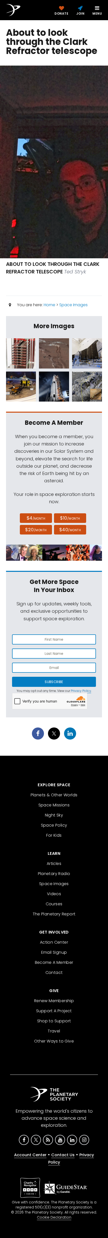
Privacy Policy (81, 691)
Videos (54, 894)
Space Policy (54, 825)
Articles (54, 863)
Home (49, 305)
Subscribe (54, 681)
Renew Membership (54, 1001)
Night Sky (54, 815)
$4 (36, 518)
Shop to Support (54, 1021)
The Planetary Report (54, 914)
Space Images (73, 305)
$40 (70, 529)
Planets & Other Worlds (54, 795)
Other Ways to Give (54, 1041)
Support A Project (54, 1011)
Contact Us (63, 1155)
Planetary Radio (54, 874)
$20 (35, 529)
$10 (70, 518)
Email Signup (54, 952)
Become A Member (54, 962)
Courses (54, 904)
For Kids (54, 835)
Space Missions (54, 805)
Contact (54, 972)
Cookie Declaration (54, 1217)
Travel (54, 1031)
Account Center (30, 1155)
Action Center (54, 942)
